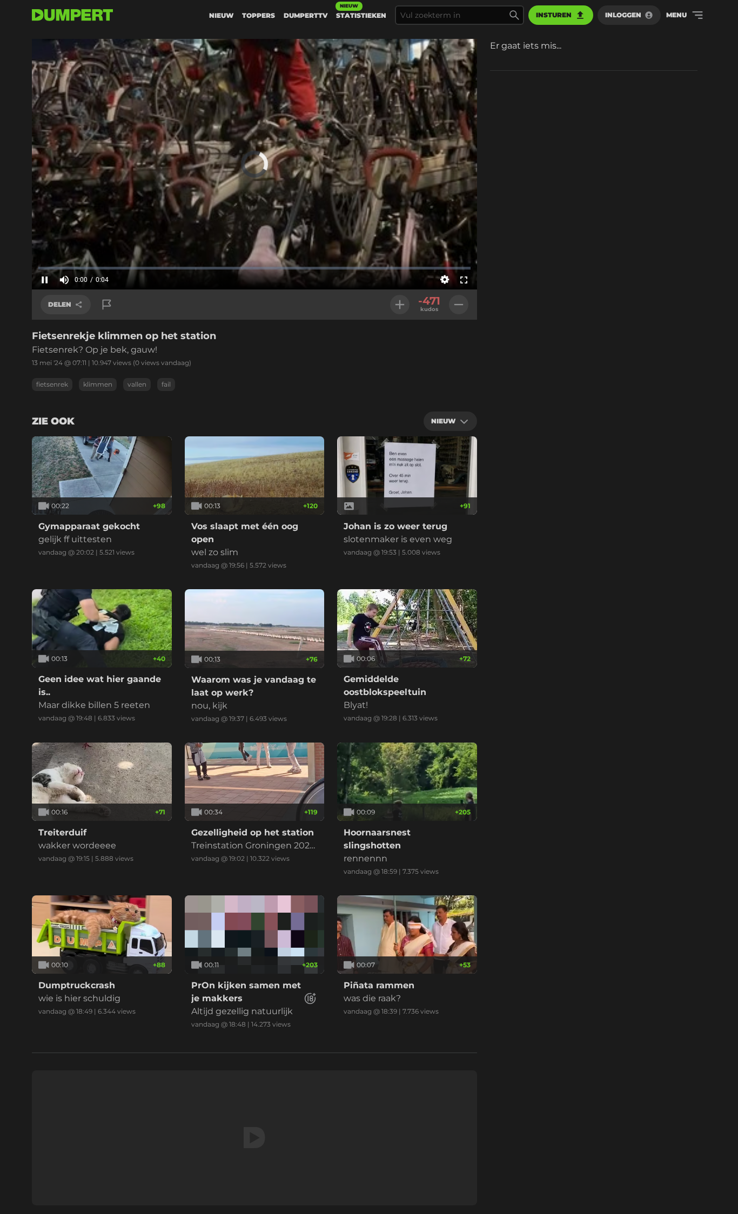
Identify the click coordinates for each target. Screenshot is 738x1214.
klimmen (97, 384)
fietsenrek (52, 384)
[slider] (254, 268)
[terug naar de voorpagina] (72, 15)
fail (166, 384)
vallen (137, 384)
